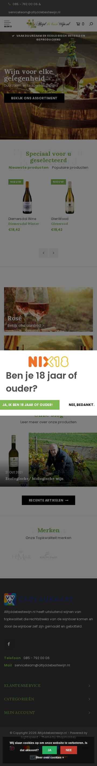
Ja (49, 750)
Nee (69, 750)
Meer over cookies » (50, 757)
